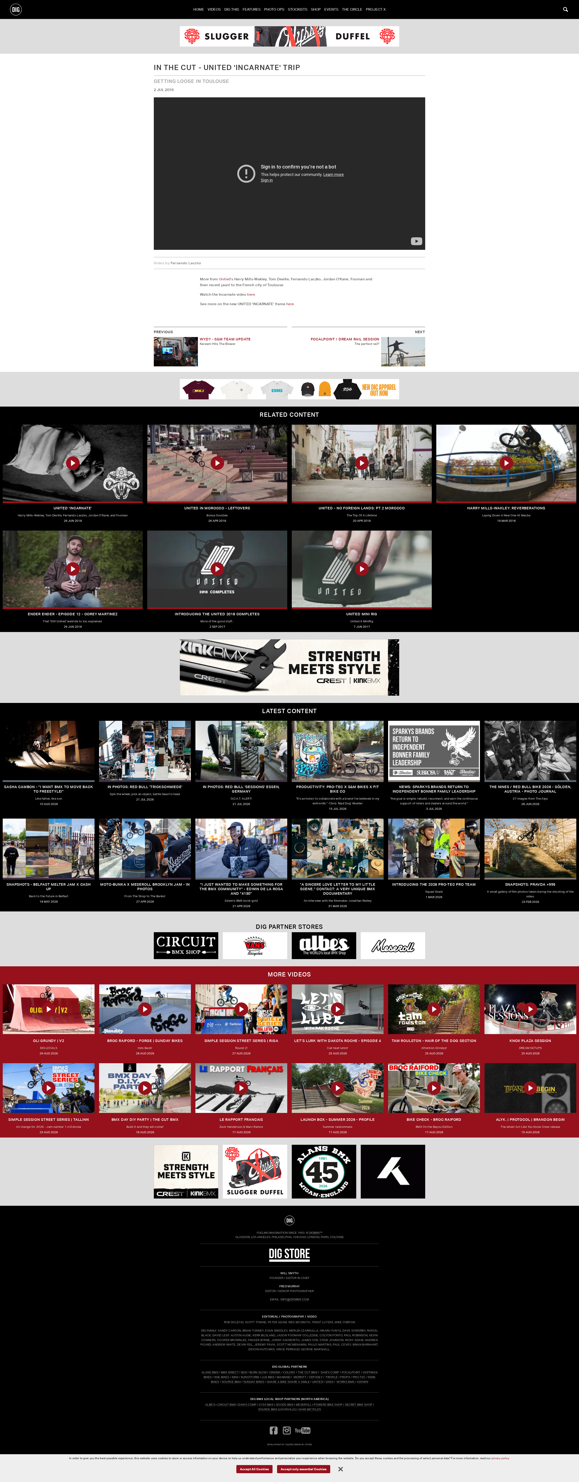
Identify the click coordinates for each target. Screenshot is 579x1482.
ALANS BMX (210, 1372)
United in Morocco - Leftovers (217, 508)
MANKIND (283, 1377)
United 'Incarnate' (73, 508)
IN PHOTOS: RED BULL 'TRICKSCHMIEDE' (145, 787)
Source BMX (267, 1409)
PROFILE (332, 1377)
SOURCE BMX (231, 1382)
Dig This (231, 9)
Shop (316, 9)
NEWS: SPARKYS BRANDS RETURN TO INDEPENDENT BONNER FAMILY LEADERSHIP (434, 789)
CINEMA (275, 1372)
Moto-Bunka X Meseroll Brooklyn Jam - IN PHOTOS (145, 886)
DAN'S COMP (330, 1372)
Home (198, 9)
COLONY (289, 1372)
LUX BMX (268, 1377)
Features (252, 9)
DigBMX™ (316, 1232)
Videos (214, 9)
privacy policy (500, 1458)
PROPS (345, 1377)
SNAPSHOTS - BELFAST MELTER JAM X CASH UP (49, 886)
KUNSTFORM (250, 1377)
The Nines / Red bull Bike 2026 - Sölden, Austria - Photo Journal (530, 789)
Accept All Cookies (254, 1469)
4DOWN (362, 1382)
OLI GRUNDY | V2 (48, 1041)
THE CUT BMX (308, 1372)
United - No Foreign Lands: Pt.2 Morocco (362, 508)
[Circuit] (186, 945)
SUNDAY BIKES (253, 1382)
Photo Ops (274, 9)
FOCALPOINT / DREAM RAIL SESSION (345, 339)
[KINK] (289, 667)
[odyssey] (289, 36)
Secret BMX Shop (359, 1404)
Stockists (297, 9)
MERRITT (300, 1377)
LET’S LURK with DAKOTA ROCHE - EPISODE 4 (337, 1041)
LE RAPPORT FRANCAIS (241, 1119)
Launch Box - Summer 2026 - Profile (338, 1119)
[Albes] (324, 945)
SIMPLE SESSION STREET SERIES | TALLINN (48, 1119)
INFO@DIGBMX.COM (294, 1299)
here (251, 294)
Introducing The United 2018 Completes (217, 614)
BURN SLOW (258, 1372)
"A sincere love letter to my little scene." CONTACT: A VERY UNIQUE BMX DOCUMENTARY (337, 889)
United (224, 279)
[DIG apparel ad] (289, 389)
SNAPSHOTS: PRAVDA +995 (530, 884)
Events (331, 9)
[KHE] (393, 1172)
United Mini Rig (361, 614)
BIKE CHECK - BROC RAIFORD (434, 1119)
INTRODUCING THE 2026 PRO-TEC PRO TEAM (434, 884)
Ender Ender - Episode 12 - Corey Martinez (73, 614)
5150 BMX (266, 1404)
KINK (235, 1377)
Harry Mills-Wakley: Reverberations (506, 508)
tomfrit (289, 1444)
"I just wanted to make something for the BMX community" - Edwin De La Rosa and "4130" (241, 889)
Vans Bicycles (309, 1409)
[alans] (324, 1172)
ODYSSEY (316, 1377)
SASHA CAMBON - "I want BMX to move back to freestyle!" (48, 789)
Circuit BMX (226, 1404)
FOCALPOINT (351, 1372)
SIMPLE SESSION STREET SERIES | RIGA (241, 1041)
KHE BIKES (221, 1377)
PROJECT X (376, 9)
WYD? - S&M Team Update (225, 339)
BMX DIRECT (230, 1372)
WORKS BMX (346, 1382)
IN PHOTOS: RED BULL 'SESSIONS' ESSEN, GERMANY (241, 789)
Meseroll (304, 1404)
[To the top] (289, 1220)
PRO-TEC (359, 1377)
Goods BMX (285, 1404)
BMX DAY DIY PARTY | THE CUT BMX (145, 1119)
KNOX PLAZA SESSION (530, 1041)
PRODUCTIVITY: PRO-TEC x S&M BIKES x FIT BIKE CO (337, 789)
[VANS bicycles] (255, 945)
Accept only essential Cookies (304, 1469)
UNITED (317, 1382)
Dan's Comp (247, 1404)
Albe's (210, 1404)
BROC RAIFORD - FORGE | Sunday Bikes (145, 1041)
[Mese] (393, 945)
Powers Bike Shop (328, 1404)
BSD (243, 1372)
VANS (329, 1382)
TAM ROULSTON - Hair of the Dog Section (434, 1041)
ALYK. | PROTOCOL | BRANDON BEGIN (530, 1119)
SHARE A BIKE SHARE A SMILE (288, 1382)
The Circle (352, 9)
